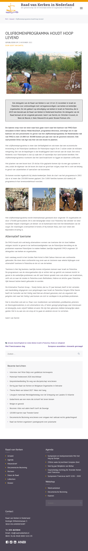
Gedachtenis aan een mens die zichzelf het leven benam (32, 399)
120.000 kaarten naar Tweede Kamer (24, 413)
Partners (11, 471)
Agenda (10, 460)
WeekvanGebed (54, 488)
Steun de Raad (13, 475)
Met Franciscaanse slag (15, 346)
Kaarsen (51, 496)
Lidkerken (11, 479)
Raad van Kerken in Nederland (47, 5)
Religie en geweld (17, 404)
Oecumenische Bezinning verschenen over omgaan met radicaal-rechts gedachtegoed (43, 417)
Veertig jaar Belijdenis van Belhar (61, 466)
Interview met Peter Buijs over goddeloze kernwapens (31, 372)
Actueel (11, 19)
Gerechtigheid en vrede (22, 343)
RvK (6, 19)
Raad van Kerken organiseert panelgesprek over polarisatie (33, 422)
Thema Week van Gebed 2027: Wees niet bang (28, 390)
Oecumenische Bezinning (17, 467)
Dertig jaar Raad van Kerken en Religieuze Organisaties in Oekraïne (36, 386)
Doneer (10, 483)
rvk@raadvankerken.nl (20, 533)
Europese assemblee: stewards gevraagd (65, 346)
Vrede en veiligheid (58, 343)
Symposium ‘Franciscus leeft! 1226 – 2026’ (64, 476)
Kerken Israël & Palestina (41, 343)
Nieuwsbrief (12, 463)
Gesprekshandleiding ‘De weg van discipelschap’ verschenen (33, 381)
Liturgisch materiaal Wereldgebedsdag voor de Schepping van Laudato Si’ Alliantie (42, 395)
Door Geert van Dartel (14, 45)
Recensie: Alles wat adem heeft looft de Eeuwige (29, 408)
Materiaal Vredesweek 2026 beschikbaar (25, 377)
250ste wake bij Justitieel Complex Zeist (64, 462)
